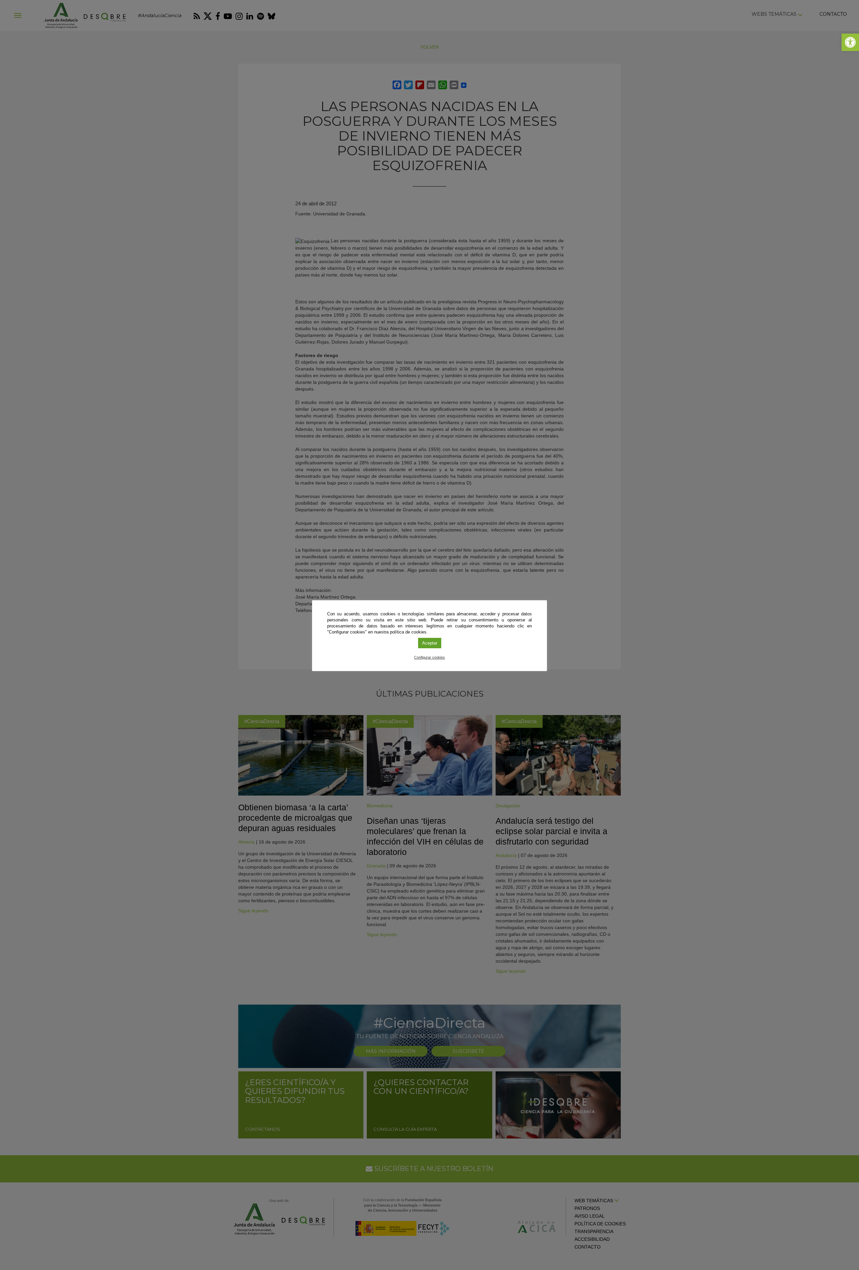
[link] (850, 42)
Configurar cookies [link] (429, 657)
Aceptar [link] (429, 643)
